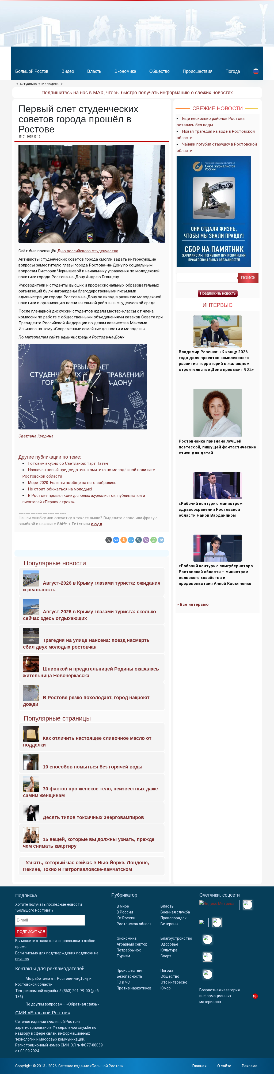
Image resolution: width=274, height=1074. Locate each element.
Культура (169, 950)
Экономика (125, 71)
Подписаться (31, 932)
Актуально (28, 84)
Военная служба (175, 912)
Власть (94, 71)
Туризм (123, 956)
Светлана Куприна (36, 436)
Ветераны (169, 924)
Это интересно (174, 982)
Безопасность (129, 976)
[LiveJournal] (138, 540)
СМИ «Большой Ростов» (42, 1012)
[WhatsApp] (153, 540)
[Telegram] (161, 540)
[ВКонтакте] (116, 540)
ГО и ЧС (123, 982)
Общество (159, 71)
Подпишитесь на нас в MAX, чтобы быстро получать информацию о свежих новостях (137, 92)
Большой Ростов (31, 71)
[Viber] (146, 540)
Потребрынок (129, 950)
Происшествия (197, 71)
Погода (233, 71)
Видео (68, 71)
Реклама (249, 1066)
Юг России (126, 918)
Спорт (166, 956)
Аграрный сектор (132, 944)
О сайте (224, 1066)
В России (125, 912)
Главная (199, 1066)
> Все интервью (193, 604)
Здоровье (169, 944)
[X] (108, 540)
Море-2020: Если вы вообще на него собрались (72, 482)
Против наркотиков (134, 988)
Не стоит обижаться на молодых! (60, 489)
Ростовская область (135, 924)
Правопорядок (174, 918)
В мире (123, 906)
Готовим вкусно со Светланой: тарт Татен (68, 463)
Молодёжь (50, 84)
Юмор (166, 988)
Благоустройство (176, 938)
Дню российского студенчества (87, 251)
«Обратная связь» (82, 1004)
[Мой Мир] (131, 540)
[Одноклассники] (123, 540)
